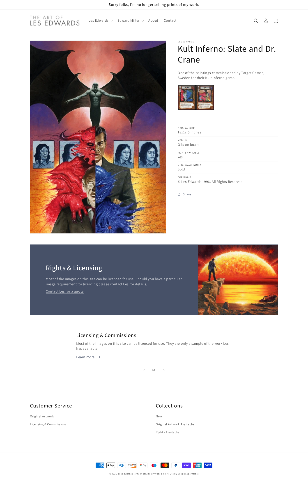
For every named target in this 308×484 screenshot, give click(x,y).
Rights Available (167, 432)
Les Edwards (125, 473)
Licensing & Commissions (48, 424)
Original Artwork (42, 416)
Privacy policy (160, 473)
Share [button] (187, 194)
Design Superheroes (188, 473)
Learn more (85, 357)
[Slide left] (144, 370)
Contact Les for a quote (65, 291)
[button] (100, 21)
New (159, 416)
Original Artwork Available (175, 424)
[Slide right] (164, 370)
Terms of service (141, 473)
